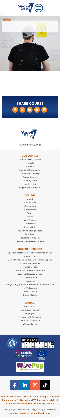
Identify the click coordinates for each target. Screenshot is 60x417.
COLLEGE (30, 195)
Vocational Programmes (30, 170)
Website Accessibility (30, 320)
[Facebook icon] (15, 385)
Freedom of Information (30, 317)
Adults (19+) (30, 184)
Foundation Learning (30, 173)
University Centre (30, 180)
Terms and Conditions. (38, 412)
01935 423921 (30, 306)
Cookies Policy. (17, 412)
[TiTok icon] (45, 385)
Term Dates (30, 234)
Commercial (30, 209)
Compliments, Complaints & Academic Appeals (30, 260)
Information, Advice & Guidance (30, 270)
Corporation (30, 206)
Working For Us (30, 324)
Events (30, 213)
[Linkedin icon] (25, 385)
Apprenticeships (30, 177)
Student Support (30, 291)
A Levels (30, 166)
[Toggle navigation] (39, 8)
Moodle (49, 403)
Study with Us (30, 227)
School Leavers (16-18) (30, 159)
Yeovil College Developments (30, 241)
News (30, 216)
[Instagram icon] (35, 385)
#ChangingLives (30, 144)
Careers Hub (30, 202)
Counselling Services (30, 263)
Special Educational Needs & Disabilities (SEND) (30, 253)
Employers (30, 313)
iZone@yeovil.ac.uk (30, 310)
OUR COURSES (30, 155)
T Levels (30, 163)
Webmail (39, 403)
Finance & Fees (30, 267)
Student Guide (30, 295)
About (30, 199)
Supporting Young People (30, 231)
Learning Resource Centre (30, 274)
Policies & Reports (30, 277)
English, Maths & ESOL (30, 187)
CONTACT (30, 302)
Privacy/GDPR (30, 396)
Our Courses (30, 220)
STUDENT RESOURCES (30, 249)
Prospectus (30, 281)
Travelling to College (30, 238)
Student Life (30, 224)
